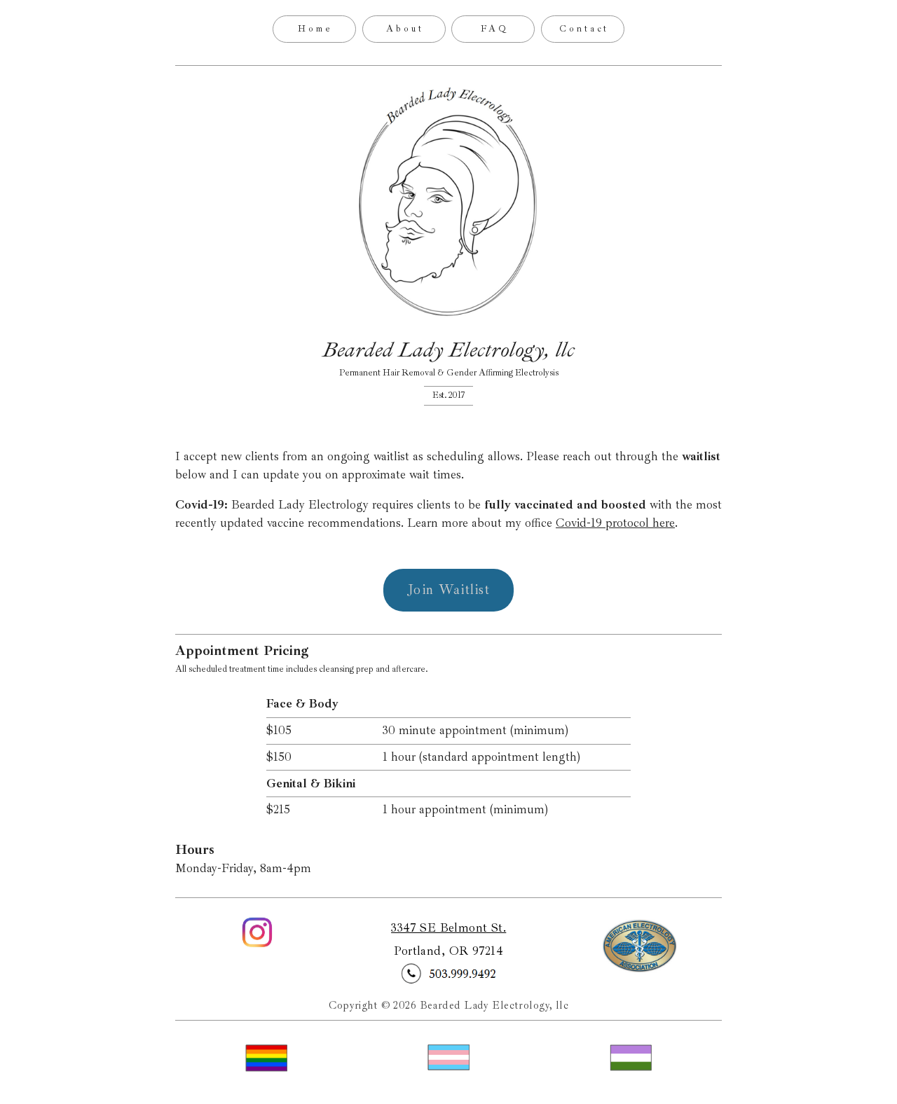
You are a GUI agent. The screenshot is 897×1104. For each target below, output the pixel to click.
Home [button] (315, 28)
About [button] (405, 28)
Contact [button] (584, 28)
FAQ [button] (495, 28)
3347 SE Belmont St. (448, 927)
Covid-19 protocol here (615, 523)
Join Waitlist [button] (449, 589)
